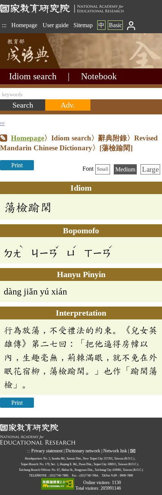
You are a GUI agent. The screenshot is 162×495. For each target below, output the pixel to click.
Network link (115, 450)
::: (4, 25)
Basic (115, 25)
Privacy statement (47, 450)
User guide (56, 25)
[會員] (131, 25)
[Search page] (37, 66)
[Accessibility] (57, 484)
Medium (125, 169)
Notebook (99, 76)
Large (150, 169)
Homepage (24, 25)
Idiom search (33, 76)
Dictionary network (83, 450)
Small (103, 169)
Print (17, 165)
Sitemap (83, 25)
